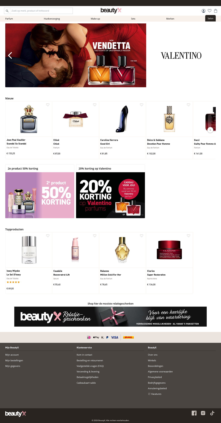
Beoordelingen (155, 365)
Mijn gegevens (12, 365)
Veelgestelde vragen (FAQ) (90, 365)
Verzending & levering (88, 371)
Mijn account (12, 354)
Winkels (152, 360)
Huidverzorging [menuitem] (52, 18)
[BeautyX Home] (111, 11)
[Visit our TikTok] (212, 413)
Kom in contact (84, 354)
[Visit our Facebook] (194, 413)
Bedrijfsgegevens (157, 382)
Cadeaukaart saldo (86, 382)
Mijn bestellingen (14, 360)
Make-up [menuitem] (95, 18)
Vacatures (156, 393)
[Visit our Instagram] (203, 413)
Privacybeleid (155, 377)
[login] (204, 11)
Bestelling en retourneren (90, 360)
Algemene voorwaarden (160, 371)
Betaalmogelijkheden (87, 377)
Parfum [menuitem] (9, 18)
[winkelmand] (216, 11)
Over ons (152, 354)
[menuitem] (210, 18)
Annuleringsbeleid (157, 388)
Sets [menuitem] (133, 18)
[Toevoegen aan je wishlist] (48, 105)
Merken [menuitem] (170, 18)
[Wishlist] (210, 11)
